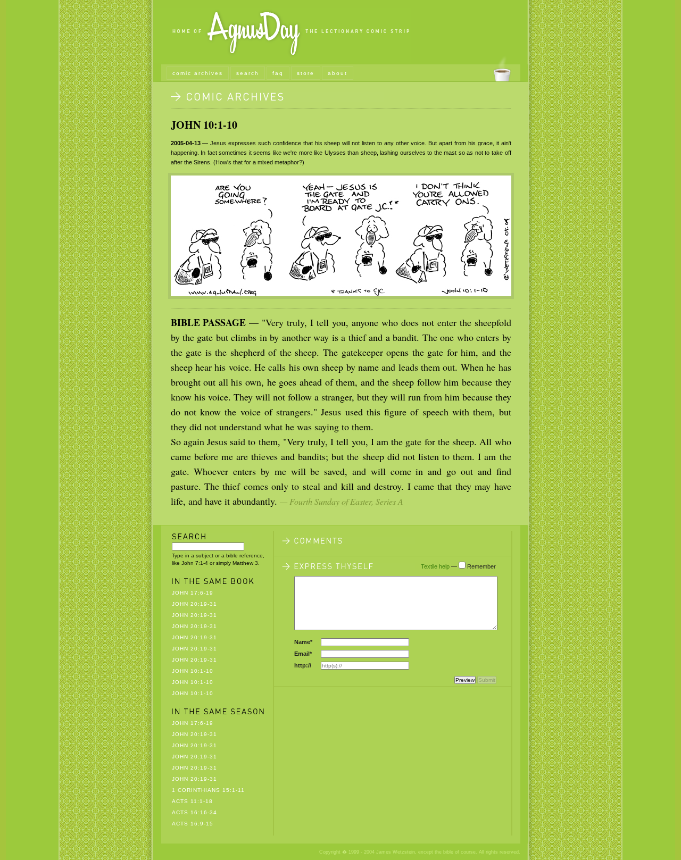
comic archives (197, 73)
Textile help (435, 566)
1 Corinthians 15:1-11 (208, 790)
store (305, 73)
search (247, 73)
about (337, 73)
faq (278, 73)
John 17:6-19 (192, 593)
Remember (481, 566)
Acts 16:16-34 (194, 812)
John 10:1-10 (204, 124)
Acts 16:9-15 (192, 823)
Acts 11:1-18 (192, 801)
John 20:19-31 (194, 604)
